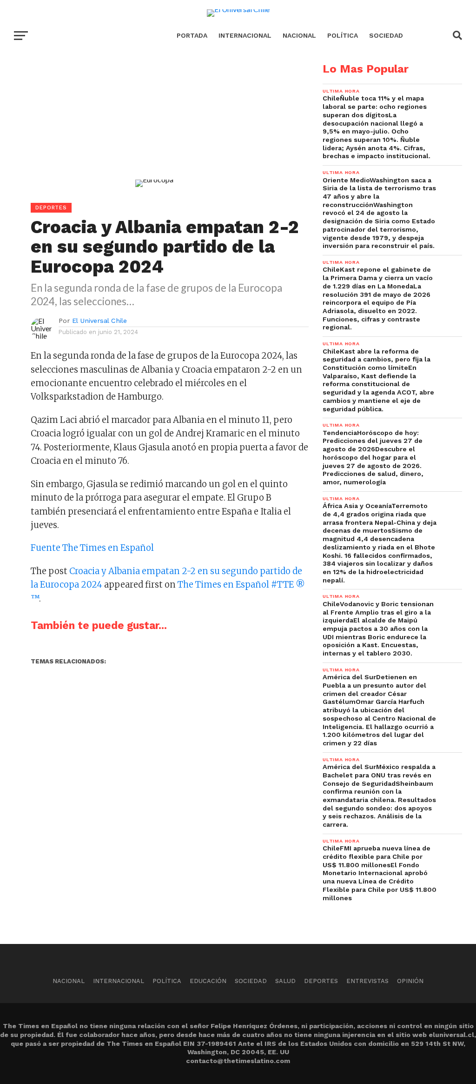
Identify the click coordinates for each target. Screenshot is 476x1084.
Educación (208, 980)
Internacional (244, 35)
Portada (192, 35)
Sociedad (386, 35)
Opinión (410, 980)
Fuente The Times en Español (92, 547)
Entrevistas (367, 980)
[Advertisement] (154, 128)
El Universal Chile (99, 320)
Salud (285, 980)
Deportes (321, 980)
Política (342, 35)
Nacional (299, 35)
